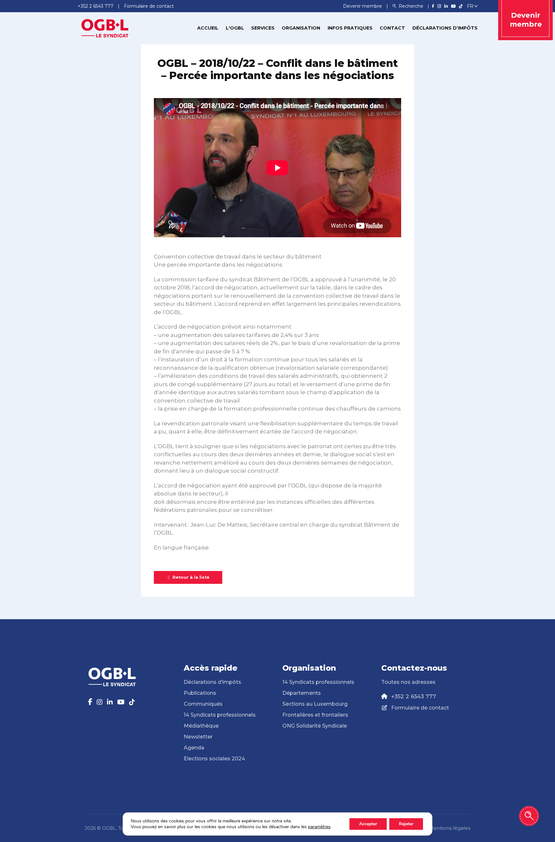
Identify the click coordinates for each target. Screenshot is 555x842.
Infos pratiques (350, 28)
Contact (392, 28)
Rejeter (406, 824)
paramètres (319, 827)
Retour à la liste (190, 577)
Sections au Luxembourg (315, 704)
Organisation (301, 28)
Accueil (207, 28)
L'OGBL (235, 28)
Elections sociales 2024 (214, 759)
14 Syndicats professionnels (220, 715)
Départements (301, 693)
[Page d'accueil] (105, 27)
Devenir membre (363, 6)
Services (263, 28)
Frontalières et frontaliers (315, 715)
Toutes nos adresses (408, 682)
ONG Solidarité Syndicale (314, 726)
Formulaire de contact (420, 708)
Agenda (194, 748)
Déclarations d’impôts (445, 28)
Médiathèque (201, 726)
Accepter (368, 824)
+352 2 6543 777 (413, 696)
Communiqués (203, 704)
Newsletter (198, 737)
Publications (200, 693)
